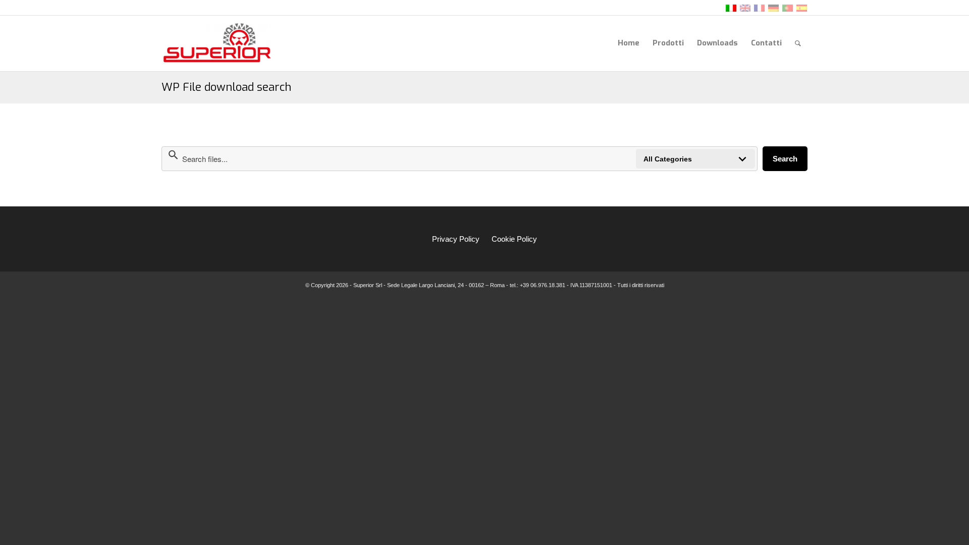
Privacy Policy (455, 239)
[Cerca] (797, 43)
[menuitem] (628, 43)
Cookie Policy (514, 239)
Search (785, 158)
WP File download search (226, 87)
